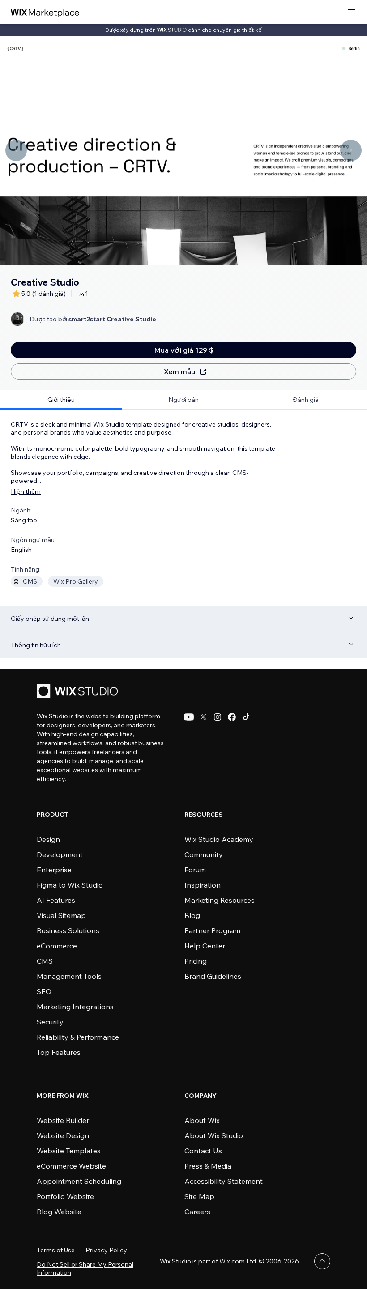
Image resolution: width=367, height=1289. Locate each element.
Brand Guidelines (212, 976)
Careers (197, 1211)
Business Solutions (68, 930)
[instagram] (217, 717)
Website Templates (69, 1150)
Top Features (59, 1052)
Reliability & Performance (78, 1037)
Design (48, 839)
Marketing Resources (219, 900)
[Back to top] (322, 1261)
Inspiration (202, 884)
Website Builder (63, 1120)
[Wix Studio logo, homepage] (79, 692)
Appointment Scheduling (79, 1181)
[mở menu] (351, 12)
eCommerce (57, 945)
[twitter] (203, 717)
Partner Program (212, 930)
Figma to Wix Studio (70, 884)
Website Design (63, 1135)
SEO (44, 991)
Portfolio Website (65, 1196)
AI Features (56, 900)
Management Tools (69, 976)
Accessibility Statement (223, 1181)
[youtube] (189, 717)
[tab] (61, 400)
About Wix (202, 1120)
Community (203, 854)
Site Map (199, 1196)
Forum (195, 869)
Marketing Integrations (75, 1006)
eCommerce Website (71, 1165)
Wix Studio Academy (218, 839)
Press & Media (207, 1165)
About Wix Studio (213, 1135)
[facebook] (231, 717)
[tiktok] (246, 717)
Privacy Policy (106, 1250)
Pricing (195, 960)
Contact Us (203, 1150)
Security (50, 1021)
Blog (192, 915)
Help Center (204, 945)
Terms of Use (56, 1250)
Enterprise (54, 869)
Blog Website (59, 1211)
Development (60, 854)
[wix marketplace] (45, 12)
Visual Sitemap (61, 915)
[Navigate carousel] (16, 150)
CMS (45, 960)
